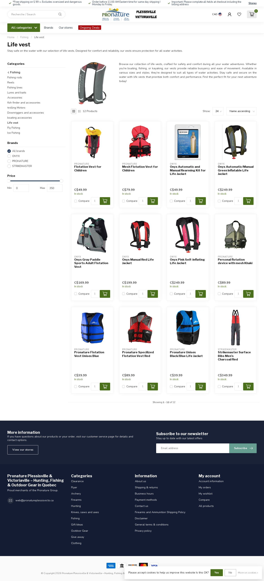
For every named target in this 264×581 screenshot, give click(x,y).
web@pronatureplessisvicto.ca (34, 500)
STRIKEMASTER (22, 166)
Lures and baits (16, 93)
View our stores (22, 450)
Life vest (39, 37)
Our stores (66, 28)
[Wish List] (239, 14)
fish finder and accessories (23, 103)
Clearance (77, 481)
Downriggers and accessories (25, 113)
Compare (83, 200)
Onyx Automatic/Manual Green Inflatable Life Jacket (236, 170)
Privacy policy (143, 531)
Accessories (14, 98)
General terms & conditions (152, 524)
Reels (10, 83)
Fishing (24, 37)
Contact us (141, 506)
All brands (18, 151)
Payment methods (146, 500)
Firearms (76, 500)
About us (140, 481)
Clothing (76, 543)
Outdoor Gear (79, 531)
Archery (76, 493)
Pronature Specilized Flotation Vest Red (138, 354)
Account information (211, 481)
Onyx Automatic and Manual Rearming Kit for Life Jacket (188, 170)
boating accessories (19, 118)
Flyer (74, 487)
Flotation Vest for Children (87, 168)
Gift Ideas (77, 524)
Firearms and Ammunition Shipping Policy (160, 512)
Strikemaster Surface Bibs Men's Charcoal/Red (234, 356)
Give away (77, 537)
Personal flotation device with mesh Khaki (235, 261)
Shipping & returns (146, 487)
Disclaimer (141, 518)
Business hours (144, 493)
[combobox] (36, 14)
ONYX (16, 156)
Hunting (76, 506)
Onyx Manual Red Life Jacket (138, 261)
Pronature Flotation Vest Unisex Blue (89, 354)
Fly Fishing (13, 128)
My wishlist (205, 493)
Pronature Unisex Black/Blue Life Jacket (186, 354)
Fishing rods (14, 78)
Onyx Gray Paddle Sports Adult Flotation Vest (91, 263)
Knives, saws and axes (85, 512)
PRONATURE (20, 161)
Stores (253, 3)
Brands (48, 28)
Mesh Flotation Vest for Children (140, 168)
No (230, 572)
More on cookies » (248, 572)
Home (10, 37)
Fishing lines (14, 88)
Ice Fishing (13, 133)
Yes (217, 572)
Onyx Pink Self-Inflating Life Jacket (187, 261)
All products (206, 506)
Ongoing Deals (90, 28)
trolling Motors (16, 108)
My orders (205, 487)
